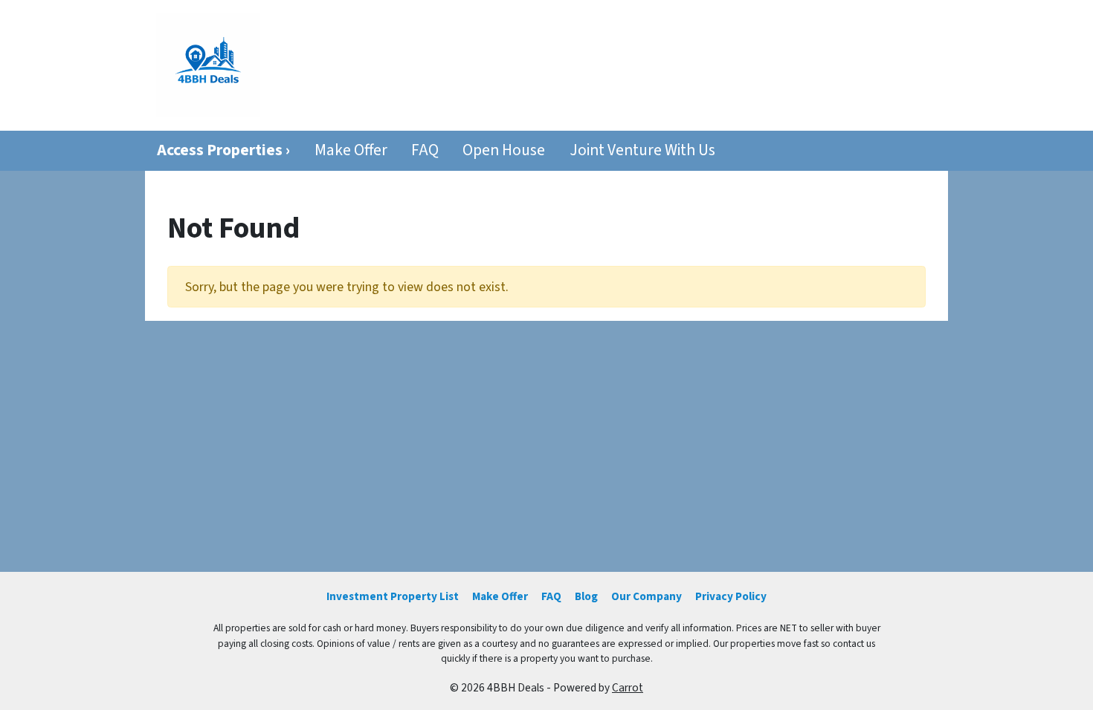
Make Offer (351, 150)
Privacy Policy (731, 596)
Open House (503, 150)
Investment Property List (392, 596)
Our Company (646, 596)
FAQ (425, 150)
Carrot (627, 688)
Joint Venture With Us (642, 150)
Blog (586, 596)
